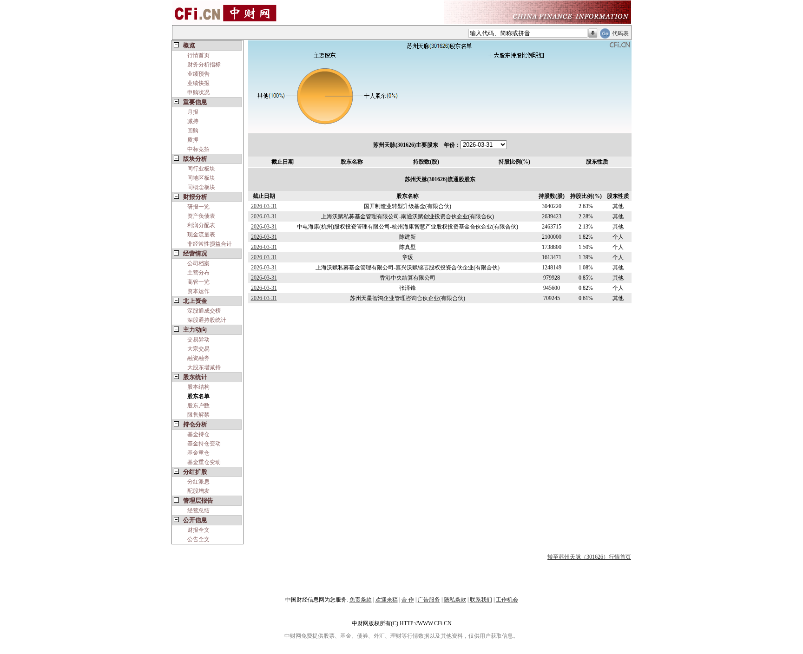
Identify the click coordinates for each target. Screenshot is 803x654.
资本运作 (198, 291)
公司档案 (198, 263)
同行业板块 (201, 168)
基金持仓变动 (204, 443)
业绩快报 (198, 83)
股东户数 (198, 405)
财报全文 (198, 530)
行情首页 (198, 55)
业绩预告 (198, 74)
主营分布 (198, 272)
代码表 (620, 33)
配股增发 (198, 491)
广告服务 (429, 599)
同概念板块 (201, 187)
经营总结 (198, 510)
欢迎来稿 (386, 599)
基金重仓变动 (204, 462)
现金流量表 (201, 234)
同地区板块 (201, 178)
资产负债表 (201, 216)
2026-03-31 (264, 206)
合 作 (408, 599)
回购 (192, 130)
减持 (192, 121)
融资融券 (198, 358)
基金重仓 (198, 453)
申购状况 (198, 92)
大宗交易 (198, 349)
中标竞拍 (198, 149)
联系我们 (481, 599)
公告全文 (198, 539)
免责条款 (360, 599)
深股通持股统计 (206, 320)
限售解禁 (198, 415)
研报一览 (198, 206)
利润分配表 (201, 225)
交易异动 (198, 339)
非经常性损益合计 (209, 244)
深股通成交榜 (204, 310)
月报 (192, 112)
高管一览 (198, 282)
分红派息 (198, 481)
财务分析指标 (204, 64)
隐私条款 (455, 599)
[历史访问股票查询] (592, 33)
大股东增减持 (204, 367)
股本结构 (198, 387)
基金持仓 (198, 434)
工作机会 (507, 599)
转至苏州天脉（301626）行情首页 (589, 557)
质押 (192, 140)
